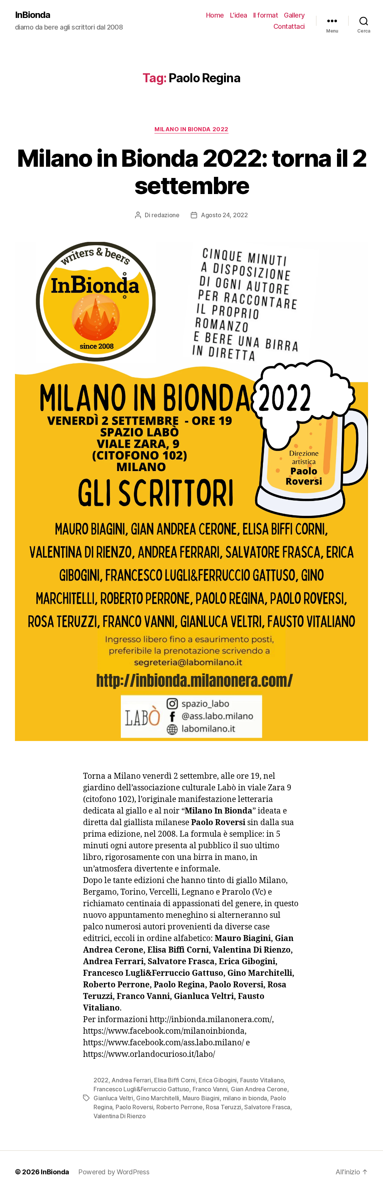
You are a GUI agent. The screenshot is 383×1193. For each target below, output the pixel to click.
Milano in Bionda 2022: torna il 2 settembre (191, 172)
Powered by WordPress (114, 1172)
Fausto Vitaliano (262, 1080)
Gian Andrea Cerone (259, 1089)
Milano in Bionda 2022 (191, 129)
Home (215, 15)
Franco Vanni (210, 1089)
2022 (101, 1080)
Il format (265, 15)
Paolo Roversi (134, 1107)
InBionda (32, 14)
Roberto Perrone (179, 1107)
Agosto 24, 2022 (224, 215)
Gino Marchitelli (157, 1098)
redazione (165, 215)
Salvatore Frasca (267, 1107)
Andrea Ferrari (131, 1080)
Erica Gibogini (218, 1080)
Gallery (294, 15)
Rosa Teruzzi (223, 1107)
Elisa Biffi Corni (174, 1080)
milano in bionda (245, 1098)
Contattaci (289, 26)
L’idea (238, 15)
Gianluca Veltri (113, 1098)
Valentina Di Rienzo (120, 1116)
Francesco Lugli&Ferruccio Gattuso (141, 1089)
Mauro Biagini (201, 1098)
